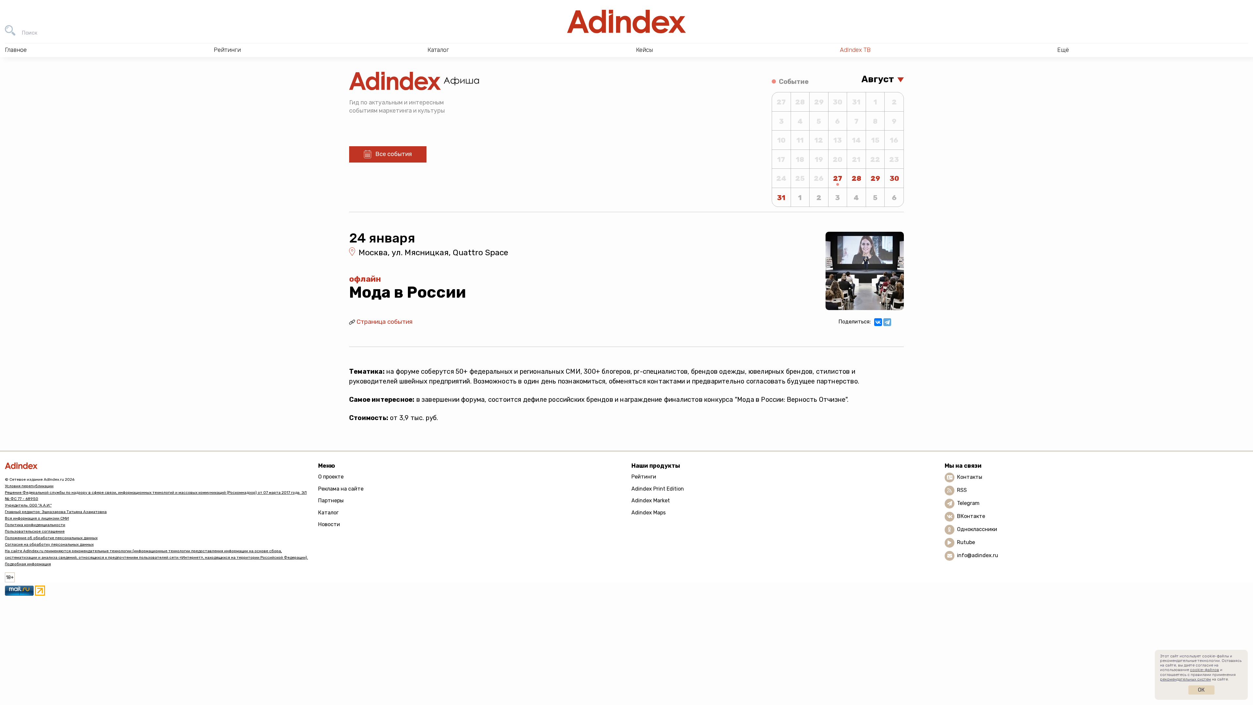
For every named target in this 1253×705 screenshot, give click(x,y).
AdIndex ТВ (855, 50)
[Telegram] (887, 322)
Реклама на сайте (341, 489)
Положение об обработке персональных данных (51, 538)
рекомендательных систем (1185, 679)
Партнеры (331, 500)
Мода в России (407, 292)
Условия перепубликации (29, 486)
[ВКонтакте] (878, 322)
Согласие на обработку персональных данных (49, 544)
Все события (393, 154)
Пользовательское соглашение (35, 531)
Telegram (968, 503)
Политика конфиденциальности (35, 525)
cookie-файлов (1204, 669)
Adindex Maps (648, 512)
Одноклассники (977, 529)
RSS (962, 490)
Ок (1201, 690)
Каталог (328, 512)
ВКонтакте (971, 516)
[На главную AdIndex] (626, 21)
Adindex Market (650, 500)
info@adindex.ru (977, 555)
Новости (329, 524)
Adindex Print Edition (657, 489)
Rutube (966, 542)
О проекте (331, 477)
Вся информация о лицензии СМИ (37, 518)
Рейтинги (643, 477)
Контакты (969, 477)
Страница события (384, 321)
